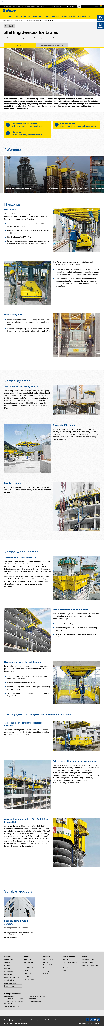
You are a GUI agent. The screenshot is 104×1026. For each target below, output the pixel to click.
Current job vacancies (90, 965)
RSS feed (66, 971)
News (64, 16)
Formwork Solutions (14, 20)
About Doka (13, 16)
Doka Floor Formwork (29, 20)
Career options (87, 962)
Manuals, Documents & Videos (52, 45)
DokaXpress (67, 968)
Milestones (8, 968)
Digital (46, 16)
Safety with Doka (49, 965)
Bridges (26, 970)
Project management (11, 977)
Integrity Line (9, 986)
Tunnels (26, 976)
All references (29, 979)
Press (6, 1020)
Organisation (9, 971)
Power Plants (28, 973)
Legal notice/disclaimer (19, 1020)
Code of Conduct (10, 983)
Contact (7, 962)
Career (72, 16)
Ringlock (56, 16)
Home (4, 20)
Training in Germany (50, 971)
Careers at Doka (88, 959)
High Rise (27, 959)
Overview (20, 45)
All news (66, 959)
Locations (7, 965)
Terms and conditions (55, 1020)
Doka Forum (47, 974)
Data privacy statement (37, 1020)
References (26, 16)
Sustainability (84, 16)
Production (8, 974)
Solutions (37, 16)
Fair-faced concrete (50, 968)
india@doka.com (35, 1001)
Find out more (70, 6)
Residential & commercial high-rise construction (31, 964)
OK (79, 6)
